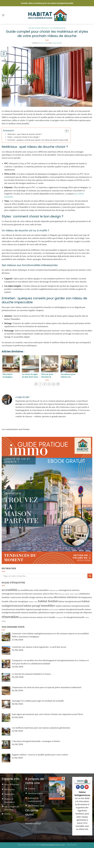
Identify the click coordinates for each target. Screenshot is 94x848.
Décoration (33, 28)
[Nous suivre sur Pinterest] (87, 787)
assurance (37, 593)
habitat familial (48, 601)
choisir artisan (74, 594)
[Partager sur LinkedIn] (58, 384)
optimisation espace (47, 612)
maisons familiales (29, 612)
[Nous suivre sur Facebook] (78, 787)
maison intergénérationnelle (71, 609)
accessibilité (10, 590)
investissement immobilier (13, 609)
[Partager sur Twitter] (45, 384)
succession (24, 617)
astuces (46, 593)
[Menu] (3, 15)
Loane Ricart (56, 43)
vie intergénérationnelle (73, 617)
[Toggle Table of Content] (65, 131)
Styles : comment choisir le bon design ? (23, 137)
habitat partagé (32, 605)
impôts (59, 606)
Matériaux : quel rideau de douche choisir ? (24, 134)
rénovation (10, 617)
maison (45, 609)
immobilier (48, 605)
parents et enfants (64, 612)
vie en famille (49, 617)
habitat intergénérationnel (69, 601)
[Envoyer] (89, 576)
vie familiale (59, 617)
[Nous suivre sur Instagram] (82, 787)
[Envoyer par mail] (49, 384)
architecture (27, 593)
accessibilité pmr (25, 590)
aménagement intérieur (69, 590)
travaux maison (36, 617)
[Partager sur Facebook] (40, 384)
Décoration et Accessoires (49, 28)
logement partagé (33, 609)
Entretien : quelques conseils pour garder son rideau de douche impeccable (37, 140)
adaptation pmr (53, 590)
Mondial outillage (33, 823)
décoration (49, 597)
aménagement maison (11, 593)
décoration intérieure (66, 597)
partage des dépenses (82, 612)
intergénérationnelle (80, 606)
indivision (66, 606)
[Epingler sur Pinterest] (54, 384)
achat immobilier (41, 590)
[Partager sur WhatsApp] (36, 384)
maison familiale (53, 609)
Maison (63, 28)
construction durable (19, 597)
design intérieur (36, 597)
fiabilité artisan (33, 601)
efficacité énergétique (18, 601)
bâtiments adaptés (64, 594)
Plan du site (71, 845)
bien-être (54, 593)
